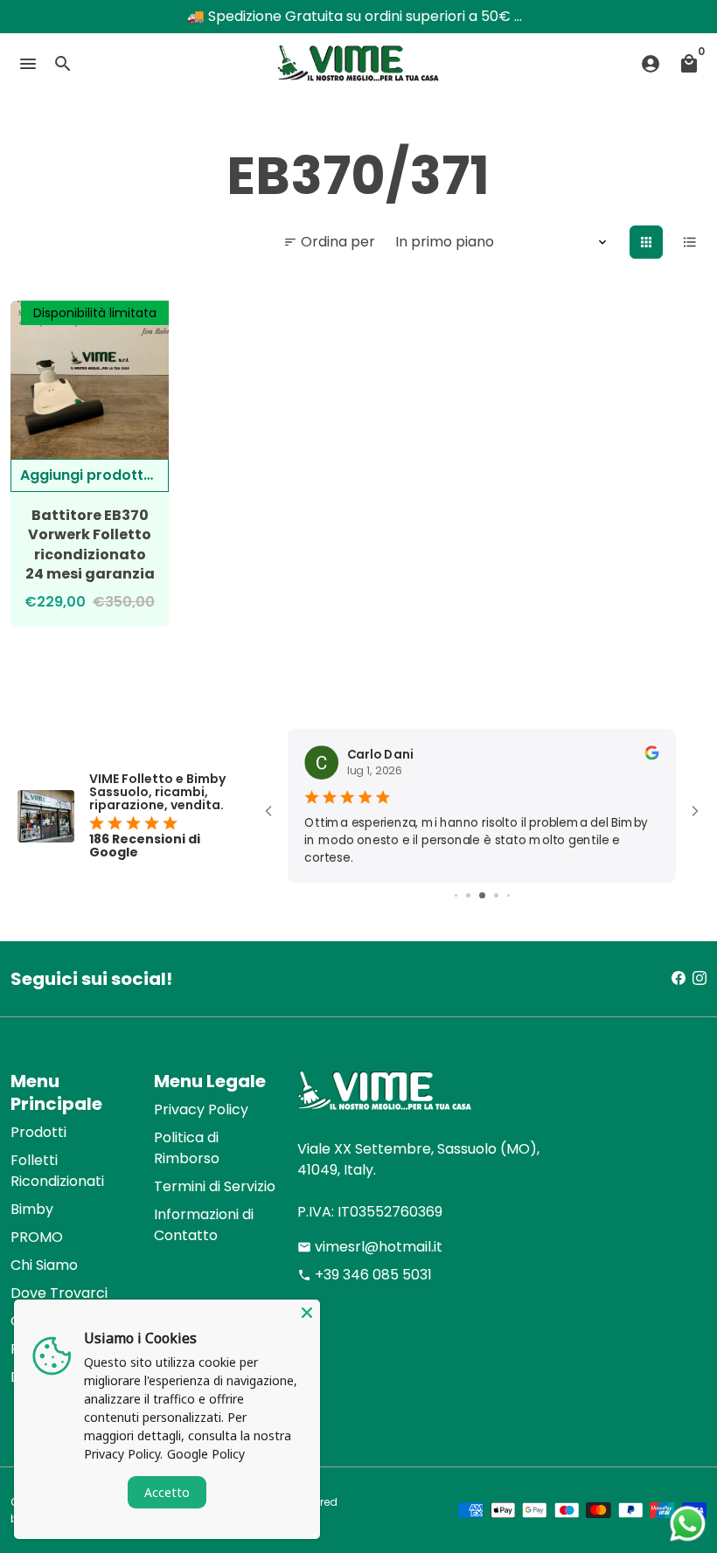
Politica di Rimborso (186, 1147)
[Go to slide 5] (496, 895)
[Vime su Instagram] (700, 978)
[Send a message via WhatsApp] (687, 1523)
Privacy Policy (201, 1109)
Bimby (31, 1209)
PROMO (36, 1237)
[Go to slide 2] (456, 895)
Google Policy (206, 1454)
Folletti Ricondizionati (57, 1170)
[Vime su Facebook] (679, 978)
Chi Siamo (44, 1265)
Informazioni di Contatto (204, 1224)
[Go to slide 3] (468, 895)
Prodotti (38, 1132)
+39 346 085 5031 (364, 1275)
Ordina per (329, 242)
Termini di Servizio (214, 1186)
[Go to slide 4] (482, 895)
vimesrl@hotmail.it (369, 1247)
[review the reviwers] (651, 755)
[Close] (307, 1312)
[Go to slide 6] (508, 895)
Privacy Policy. (123, 1454)
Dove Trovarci (59, 1293)
